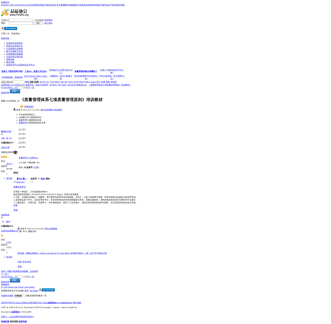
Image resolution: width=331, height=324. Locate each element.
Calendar (18, 303)
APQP (76, 82)
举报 (15, 210)
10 (11, 87)
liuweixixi (20, 182)
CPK (62, 82)
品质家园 (14, 54)
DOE (71, 82)
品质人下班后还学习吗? (12, 71)
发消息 (9, 178)
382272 (9, 164)
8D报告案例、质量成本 (12, 77)
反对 (29, 262)
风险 (108, 82)
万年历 (11, 303)
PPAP (81, 82)
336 (7, 221)
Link (16, 287)
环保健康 (71, 5)
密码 (3, 23)
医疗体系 (79, 5)
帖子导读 (14, 51)
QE (44, 82)
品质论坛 (14, 46)
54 (7, 138)
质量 (21, 120)
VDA (52, 82)
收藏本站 (5, 2)
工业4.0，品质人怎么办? (36, 71)
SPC (66, 82)
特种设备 (96, 5)
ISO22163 (24, 5)
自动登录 (39, 20)
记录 (36, 167)
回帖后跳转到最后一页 (36, 296)
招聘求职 (10, 59)
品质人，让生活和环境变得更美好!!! (17, 317)
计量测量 (62, 5)
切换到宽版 (119, 5)
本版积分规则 (7, 296)
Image (10, 287)
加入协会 (48, 23)
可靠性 (103, 5)
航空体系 (46, 5)
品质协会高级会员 (9, 231)
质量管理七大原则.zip (28, 158)
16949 (31, 5)
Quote (20, 287)
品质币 (4, 303)
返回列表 (5, 93)
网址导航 (10, 62)
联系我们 (34, 303)
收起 (43, 179)
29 (10, 138)
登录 (26, 291)
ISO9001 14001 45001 (10, 5)
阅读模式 (58, 110)
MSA (57, 82)
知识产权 (110, 5)
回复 (15, 205)
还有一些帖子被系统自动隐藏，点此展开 (19, 271)
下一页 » (5, 274)
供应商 (113, 82)
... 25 (14, 87)
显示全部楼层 (47, 110)
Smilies (32, 287)
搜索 (27, 82)
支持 (24, 262)
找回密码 (48, 20)
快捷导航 (5, 38)
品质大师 (5, 147)
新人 (98, 82)
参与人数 (22, 179)
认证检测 (14, 48)
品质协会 (14, 43)
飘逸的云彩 (6, 131)
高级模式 (5, 284)
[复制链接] (28, 107)
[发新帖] (15, 93)
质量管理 (23, 123)
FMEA (87, 82)
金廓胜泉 (5, 215)
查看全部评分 (19, 187)
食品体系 (87, 5)
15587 (8, 242)
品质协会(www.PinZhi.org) (12, 85)
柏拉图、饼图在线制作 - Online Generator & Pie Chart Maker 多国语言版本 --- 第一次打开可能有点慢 (62, 253)
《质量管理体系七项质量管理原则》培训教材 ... (110, 85)
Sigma (93, 82)
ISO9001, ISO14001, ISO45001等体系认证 (68, 85)
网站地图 (77, 303)
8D (41, 82)
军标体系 (38, 5)
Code (26, 287)
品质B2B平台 (20, 65)
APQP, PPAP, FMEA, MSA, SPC (36, 77)
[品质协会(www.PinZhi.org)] (14, 15)
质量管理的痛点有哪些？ (86, 71)
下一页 (31, 87)
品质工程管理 (41, 85)
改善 (103, 82)
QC (47, 82)
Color (5, 287)
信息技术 (54, 5)
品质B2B (26, 303)
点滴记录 (14, 57)
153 (3, 138)
